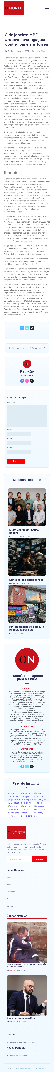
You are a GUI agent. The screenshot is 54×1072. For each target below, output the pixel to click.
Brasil (9, 899)
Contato (10, 906)
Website (10, 447)
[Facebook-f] (22, 328)
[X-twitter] (27, 328)
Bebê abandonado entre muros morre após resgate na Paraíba (26, 965)
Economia (11, 892)
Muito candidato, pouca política (24, 531)
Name (9, 429)
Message (11, 403)
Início (9, 878)
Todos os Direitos (27, 1069)
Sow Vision (42, 1069)
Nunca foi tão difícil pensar (26, 579)
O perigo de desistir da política (21, 1018)
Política (10, 51)
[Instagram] (32, 328)
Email (9, 438)
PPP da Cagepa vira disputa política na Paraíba (26, 628)
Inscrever (40, 859)
